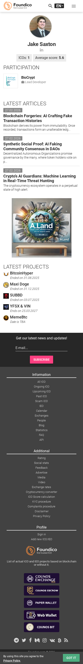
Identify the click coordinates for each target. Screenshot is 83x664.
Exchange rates (41, 487)
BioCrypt (28, 77)
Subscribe (41, 359)
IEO (41, 406)
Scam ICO (41, 401)
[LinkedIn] (41, 50)
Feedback (41, 467)
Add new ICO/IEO (41, 539)
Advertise (41, 472)
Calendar (41, 410)
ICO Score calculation (41, 496)
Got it (71, 658)
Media (41, 477)
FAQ (41, 435)
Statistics (42, 430)
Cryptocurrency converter (41, 492)
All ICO (41, 381)
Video (41, 482)
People (41, 420)
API (41, 439)
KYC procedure (41, 501)
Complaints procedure (41, 506)
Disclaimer (41, 511)
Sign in (41, 534)
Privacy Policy (41, 516)
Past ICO (41, 396)
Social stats (41, 463)
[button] (73, 6)
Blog (41, 425)
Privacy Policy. (12, 660)
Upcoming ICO (42, 391)
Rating (42, 458)
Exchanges (41, 415)
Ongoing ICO (41, 386)
